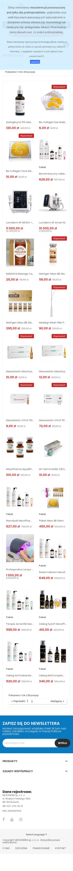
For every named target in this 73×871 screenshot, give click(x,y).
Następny (58, 701)
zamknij (35, 61)
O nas (6, 848)
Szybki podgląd (9, 128)
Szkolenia (21, 848)
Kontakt (60, 848)
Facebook (4, 819)
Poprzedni (18, 701)
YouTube (12, 819)
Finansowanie (41, 848)
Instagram (20, 819)
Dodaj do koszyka (19, 121)
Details (16, 128)
